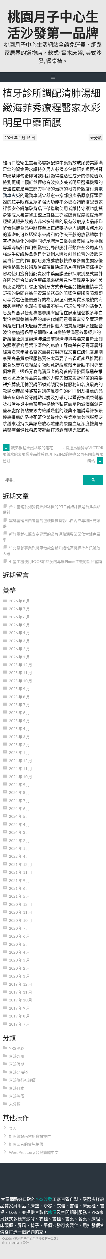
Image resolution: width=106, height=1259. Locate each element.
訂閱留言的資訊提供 (26, 1144)
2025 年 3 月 (19, 736)
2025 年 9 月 (19, 688)
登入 (13, 1128)
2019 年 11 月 (20, 992)
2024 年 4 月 (19, 824)
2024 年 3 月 (19, 832)
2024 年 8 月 (19, 792)
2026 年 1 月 (19, 656)
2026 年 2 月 (19, 648)
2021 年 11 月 (20, 872)
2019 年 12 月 (20, 984)
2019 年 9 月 (19, 1008)
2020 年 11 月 (20, 912)
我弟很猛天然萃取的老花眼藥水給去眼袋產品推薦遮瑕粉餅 (28, 454)
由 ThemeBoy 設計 (15, 1243)
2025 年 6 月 (19, 712)
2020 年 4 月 (19, 952)
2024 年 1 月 (19, 848)
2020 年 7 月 (19, 928)
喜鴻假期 (16, 1064)
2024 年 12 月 (20, 760)
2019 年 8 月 (19, 1016)
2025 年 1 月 (19, 752)
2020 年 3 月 (19, 960)
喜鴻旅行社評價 (22, 1080)
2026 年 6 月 (19, 617)
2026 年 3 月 (19, 640)
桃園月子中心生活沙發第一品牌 (53, 24)
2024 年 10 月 (20, 776)
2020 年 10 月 (20, 920)
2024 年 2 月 (19, 840)
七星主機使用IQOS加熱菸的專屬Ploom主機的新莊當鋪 (55, 561)
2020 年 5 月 (19, 944)
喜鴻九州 (16, 1056)
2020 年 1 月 (19, 976)
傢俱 (52, 1212)
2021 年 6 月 (19, 888)
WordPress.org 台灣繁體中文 (33, 1152)
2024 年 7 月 (19, 800)
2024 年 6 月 (19, 808)
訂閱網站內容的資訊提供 (30, 1136)
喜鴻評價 (16, 1096)
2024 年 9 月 (19, 784)
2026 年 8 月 (19, 601)
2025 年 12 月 (20, 664)
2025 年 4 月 (19, 728)
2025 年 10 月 (20, 680)
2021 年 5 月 (19, 896)
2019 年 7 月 (19, 1024)
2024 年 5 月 (19, 816)
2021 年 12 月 (20, 864)
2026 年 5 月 (19, 624)
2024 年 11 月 (20, 768)
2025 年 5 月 (19, 720)
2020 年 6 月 (19, 936)
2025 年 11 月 (20, 672)
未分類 (96, 137)
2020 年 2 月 (19, 968)
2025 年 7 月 (19, 704)
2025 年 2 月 (19, 744)
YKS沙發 (16, 1048)
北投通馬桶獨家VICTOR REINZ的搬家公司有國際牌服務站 (78, 454)
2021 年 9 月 (19, 880)
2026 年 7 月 (19, 608)
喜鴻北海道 (18, 1072)
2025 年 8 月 (19, 696)
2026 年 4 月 (19, 632)
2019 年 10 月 (20, 1000)
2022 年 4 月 (19, 856)
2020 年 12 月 (20, 904)
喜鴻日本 (16, 1088)
